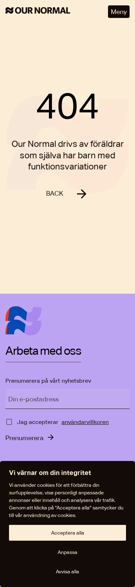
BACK (54, 193)
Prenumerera (24, 438)
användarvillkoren (85, 422)
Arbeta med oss (43, 351)
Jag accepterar (37, 422)
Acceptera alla (67, 533)
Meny (119, 11)
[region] (67, 524)
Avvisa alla (67, 571)
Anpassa (67, 552)
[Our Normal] (37, 11)
